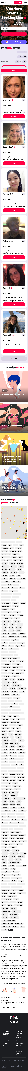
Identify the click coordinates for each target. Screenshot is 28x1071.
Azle (3, 560)
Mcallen (12, 774)
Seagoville (21, 856)
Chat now (14, 116)
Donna (4, 637)
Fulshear (11, 673)
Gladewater (5, 685)
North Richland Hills (19, 798)
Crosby (12, 624)
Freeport (4, 670)
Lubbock (14, 765)
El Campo (21, 643)
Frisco (4, 673)
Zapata (4, 930)
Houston (4, 713)
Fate (16, 655)
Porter (24, 820)
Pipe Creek (11, 814)
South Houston (21, 866)
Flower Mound (6, 658)
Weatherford (16, 911)
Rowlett (14, 841)
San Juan (5, 853)
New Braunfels (6, 798)
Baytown (20, 563)
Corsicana (17, 621)
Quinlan (4, 826)
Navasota (5, 795)
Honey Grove (6, 710)
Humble (12, 713)
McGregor (20, 774)
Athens (14, 557)
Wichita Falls (6, 927)
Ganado (4, 679)
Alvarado (5, 548)
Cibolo (23, 603)
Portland (4, 823)
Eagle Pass (15, 640)
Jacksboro (5, 722)
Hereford (14, 704)
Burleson (14, 588)
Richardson (18, 829)
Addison (11, 542)
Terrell (4, 884)
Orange (12, 801)
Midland (12, 780)
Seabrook (12, 856)
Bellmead (12, 569)
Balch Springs (18, 560)
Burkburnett (5, 588)
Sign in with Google (15, 42)
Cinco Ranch (6, 606)
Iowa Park (5, 719)
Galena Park (6, 676)
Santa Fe (23, 853)
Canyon (4, 591)
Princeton (13, 823)
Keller (18, 728)
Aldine (4, 545)
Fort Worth (16, 664)
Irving (12, 719)
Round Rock (5, 841)
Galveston (15, 676)
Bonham (4, 575)
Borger (12, 575)
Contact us (5, 1045)
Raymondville (13, 826)
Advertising (18, 1037)
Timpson (4, 893)
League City (20, 750)
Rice (11, 829)
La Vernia (5, 743)
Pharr (3, 814)
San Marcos (14, 853)
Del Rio (4, 630)
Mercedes (21, 777)
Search (14, 70)
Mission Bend (6, 786)
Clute (12, 609)
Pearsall (21, 808)
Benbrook (5, 572)
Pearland (13, 808)
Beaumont (5, 566)
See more (14, 358)
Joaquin (4, 725)
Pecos (14, 811)
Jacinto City (20, 719)
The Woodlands (16, 887)
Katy (13, 728)
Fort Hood (20, 661)
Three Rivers (6, 890)
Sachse (11, 844)
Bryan (4, 585)
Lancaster (21, 746)
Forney (4, 661)
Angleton (13, 551)
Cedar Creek (6, 597)
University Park (6, 899)
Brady (18, 575)
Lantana (4, 750)
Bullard (16, 585)
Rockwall (4, 838)
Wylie (22, 927)
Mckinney (5, 777)
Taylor (14, 881)
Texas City (21, 884)
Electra (11, 646)
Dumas (23, 637)
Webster (4, 914)
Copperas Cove (7, 618)
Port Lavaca (5, 820)
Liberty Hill (13, 756)
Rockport (22, 835)
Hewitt (21, 704)
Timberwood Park (17, 890)
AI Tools (5, 1029)
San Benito (15, 850)
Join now (18, 2)
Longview (20, 762)
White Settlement (7, 924)
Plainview (20, 814)
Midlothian (21, 780)
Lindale (21, 756)
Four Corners (6, 667)
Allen (15, 545)
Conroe (4, 615)
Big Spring (14, 572)
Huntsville (20, 713)
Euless (4, 649)
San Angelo (12, 847)
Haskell (4, 701)
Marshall (4, 774)
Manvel (19, 771)
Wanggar (5, 908)
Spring (13, 869)
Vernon (12, 902)
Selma (11, 859)
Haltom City (15, 695)
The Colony (5, 887)
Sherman (18, 859)
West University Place (8, 920)
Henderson (5, 704)
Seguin (4, 859)
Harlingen (16, 698)
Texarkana (12, 884)
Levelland (22, 753)
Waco (10, 905)
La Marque (5, 740)
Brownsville (21, 579)
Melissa (12, 777)
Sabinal (4, 844)
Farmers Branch (7, 655)
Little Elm (4, 759)
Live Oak (4, 762)
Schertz (4, 856)
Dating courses (19, 1043)
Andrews (4, 551)
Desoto (14, 633)
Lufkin (21, 765)
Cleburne (15, 606)
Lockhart (12, 762)
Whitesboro (18, 924)
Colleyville (17, 612)
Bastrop (4, 563)
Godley (4, 688)
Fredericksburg (17, 667)
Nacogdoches (13, 792)
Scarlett (6, 147)
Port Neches (15, 820)
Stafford (15, 872)
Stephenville (16, 875)
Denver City (5, 633)
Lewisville (5, 756)
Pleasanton (11, 817)
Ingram (16, 716)
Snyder (4, 866)
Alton (21, 545)
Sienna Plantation (14, 862)
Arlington (16, 554)
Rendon (4, 829)
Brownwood (5, 582)
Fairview (4, 652)
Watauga (13, 908)
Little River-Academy (16, 759)
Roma (12, 838)
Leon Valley (13, 753)
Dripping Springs (14, 637)
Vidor (3, 905)
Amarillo (18, 548)
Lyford (13, 768)
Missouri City (16, 786)
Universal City (12, 896)
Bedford (13, 566)
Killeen (11, 734)
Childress (15, 603)
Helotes (18, 701)
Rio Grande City (16, 832)
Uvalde (16, 899)
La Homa (18, 737)
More (10, 930)
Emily (5, 100)
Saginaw (19, 844)
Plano (4, 817)
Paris (18, 804)
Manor (4, 771)
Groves (22, 691)
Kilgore (4, 734)
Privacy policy (19, 1033)
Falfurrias (12, 652)
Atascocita (5, 557)
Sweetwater (5, 881)
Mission (15, 783)
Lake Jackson (14, 743)
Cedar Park (5, 600)
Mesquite (5, 780)
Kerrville (18, 731)
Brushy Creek (16, 582)
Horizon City (16, 710)
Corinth (17, 618)
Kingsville (18, 734)
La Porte (13, 740)
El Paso (4, 646)
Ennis (22, 646)
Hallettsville (5, 695)
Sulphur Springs (16, 878)
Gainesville (19, 673)
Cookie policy (19, 1035)
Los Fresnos (5, 765)
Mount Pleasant (7, 789)
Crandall (4, 624)
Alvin (11, 548)
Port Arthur (21, 817)
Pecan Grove (6, 811)
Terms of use (19, 1031)
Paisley (6, 194)
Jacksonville (15, 722)
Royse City (22, 841)
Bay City (12, 563)
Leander (4, 753)
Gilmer (15, 682)
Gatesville (21, 679)
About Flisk (18, 1029)
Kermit (11, 731)
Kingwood (5, 737)
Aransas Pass (6, 554)
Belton (19, 569)
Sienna (4, 862)
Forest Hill (16, 658)
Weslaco (4, 917)
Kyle (12, 737)
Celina (13, 600)
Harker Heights (6, 698)
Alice (10, 545)
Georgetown (6, 682)
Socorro (11, 866)
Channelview (6, 603)
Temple (21, 881)
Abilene (4, 542)
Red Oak (22, 826)
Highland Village (14, 707)
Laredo (12, 750)
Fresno (12, 670)
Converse (12, 615)
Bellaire (4, 569)
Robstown (14, 835)
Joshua (19, 725)
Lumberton (5, 768)
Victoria (20, 902)
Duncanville (5, 640)
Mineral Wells (6, 783)
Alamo (19, 542)
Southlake (5, 869)
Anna (19, 551)
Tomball (12, 893)
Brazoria (4, 579)
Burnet (22, 588)
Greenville (14, 691)
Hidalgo (4, 707)
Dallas (11, 627)
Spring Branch (6, 872)
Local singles (6, 1031)
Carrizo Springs (6, 594)
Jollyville (12, 725)
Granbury (12, 688)
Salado (4, 847)
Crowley (19, 624)
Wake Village (18, 905)
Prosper (20, 823)
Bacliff (9, 560)
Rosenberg (20, 838)
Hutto (9, 716)
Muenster (17, 789)
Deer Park (18, 627)
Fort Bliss (11, 661)
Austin (20, 557)
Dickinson (22, 633)
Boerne (21, 572)
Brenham (12, 579)
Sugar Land (5, 878)
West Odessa (14, 917)
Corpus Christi (6, 621)
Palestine (5, 804)
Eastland (4, 643)
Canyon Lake (13, 591)
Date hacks (18, 1045)
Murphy (4, 792)
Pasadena (5, 808)
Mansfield (12, 771)
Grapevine (5, 691)
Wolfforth (15, 927)
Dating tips (18, 1048)
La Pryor (21, 740)
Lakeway (4, 746)
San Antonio (6, 850)
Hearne (11, 701)
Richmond (5, 832)
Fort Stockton (6, 664)
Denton (18, 630)
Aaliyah (6, 241)
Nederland (14, 795)
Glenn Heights (16, 685)
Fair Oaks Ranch (13, 649)
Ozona (19, 801)
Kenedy (4, 731)
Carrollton (17, 594)
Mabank (20, 768)
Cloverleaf (5, 609)
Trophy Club (21, 893)
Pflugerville (22, 811)
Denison (11, 630)
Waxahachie (6, 911)
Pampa (12, 804)
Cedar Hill (15, 597)
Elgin (17, 646)
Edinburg (12, 643)
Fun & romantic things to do (19, 1050)
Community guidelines (6, 1034)
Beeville (21, 566)
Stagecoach (6, 875)
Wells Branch (14, 914)
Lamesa (12, 746)
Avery (5, 335)
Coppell (20, 615)
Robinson (5, 835)
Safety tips (5, 1043)
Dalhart (4, 627)
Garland (12, 679)
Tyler (3, 896)
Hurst (3, 716)
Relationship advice (19, 1054)
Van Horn (5, 902)
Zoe (4, 288)
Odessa (4, 801)
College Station (6, 612)
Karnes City (5, 728)
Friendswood (21, 670)
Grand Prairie (22, 688)
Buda (9, 585)
